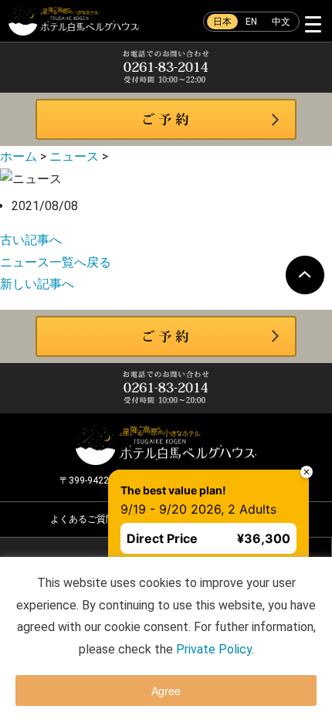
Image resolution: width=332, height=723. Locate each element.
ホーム (18, 156)
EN (251, 21)
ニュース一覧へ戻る (55, 262)
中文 (281, 21)
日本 (222, 21)
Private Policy (214, 649)
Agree (166, 690)
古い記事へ (31, 240)
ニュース (74, 156)
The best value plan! (147, 463)
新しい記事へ (37, 284)
